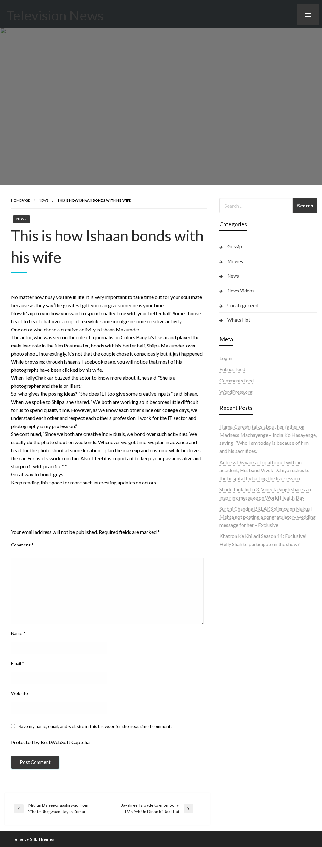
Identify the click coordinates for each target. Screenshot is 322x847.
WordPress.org (236, 392)
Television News (54, 15)
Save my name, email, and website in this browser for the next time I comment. (95, 726)
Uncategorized (242, 305)
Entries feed (232, 369)
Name (18, 633)
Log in (225, 358)
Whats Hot (238, 320)
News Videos (240, 290)
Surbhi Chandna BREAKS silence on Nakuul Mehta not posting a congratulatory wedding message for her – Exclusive (267, 516)
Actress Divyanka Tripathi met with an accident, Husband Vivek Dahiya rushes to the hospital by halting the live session (264, 470)
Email (17, 663)
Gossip (234, 246)
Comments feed (236, 380)
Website (19, 693)
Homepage (20, 200)
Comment (22, 544)
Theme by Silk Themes (31, 839)
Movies (235, 261)
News (43, 200)
